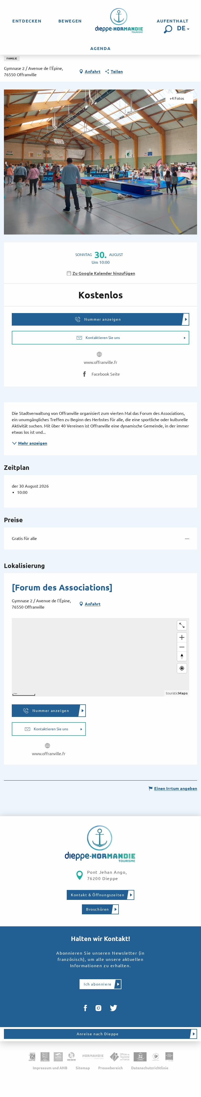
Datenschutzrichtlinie (149, 1068)
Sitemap (83, 1068)
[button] (168, 29)
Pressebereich (110, 1068)
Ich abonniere (98, 984)
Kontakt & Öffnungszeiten (97, 895)
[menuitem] (27, 21)
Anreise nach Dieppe (98, 1034)
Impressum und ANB (50, 1068)
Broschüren (97, 909)
